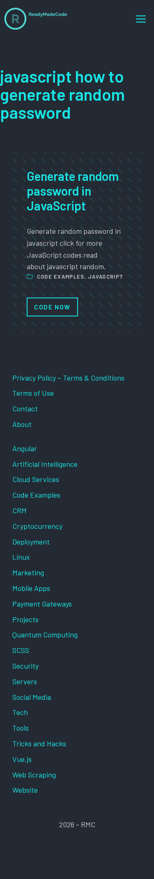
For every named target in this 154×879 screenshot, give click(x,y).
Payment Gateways (42, 603)
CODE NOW (52, 307)
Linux (21, 556)
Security (25, 665)
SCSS (20, 650)
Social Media (31, 696)
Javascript (106, 276)
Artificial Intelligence (45, 463)
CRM (19, 510)
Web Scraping (34, 774)
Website (25, 789)
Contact (25, 408)
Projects (25, 619)
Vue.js (22, 759)
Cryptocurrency (37, 526)
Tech (20, 712)
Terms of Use (33, 392)
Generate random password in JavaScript (73, 190)
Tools (20, 727)
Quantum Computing (45, 634)
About (22, 424)
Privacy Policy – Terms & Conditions (68, 377)
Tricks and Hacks (39, 743)
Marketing (28, 572)
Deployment (31, 541)
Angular (24, 448)
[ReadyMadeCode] (35, 18)
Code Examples (61, 276)
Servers (24, 681)
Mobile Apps (31, 588)
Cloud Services (35, 479)
